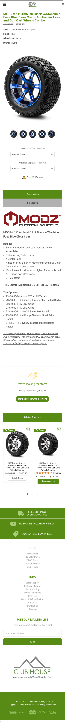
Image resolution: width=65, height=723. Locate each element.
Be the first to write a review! (32, 399)
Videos (34, 202)
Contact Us (32, 606)
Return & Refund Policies (32, 599)
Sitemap (33, 609)
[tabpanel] (17, 454)
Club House (32, 567)
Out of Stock (17, 478)
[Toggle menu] (4, 4)
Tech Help (32, 596)
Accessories (32, 553)
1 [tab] (27, 494)
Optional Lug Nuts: (32, 163)
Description (33, 194)
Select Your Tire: (32, 148)
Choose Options (48, 481)
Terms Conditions (32, 592)
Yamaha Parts (33, 563)
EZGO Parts (32, 560)
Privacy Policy (32, 589)
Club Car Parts (32, 557)
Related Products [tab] (32, 417)
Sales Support (32, 582)
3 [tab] (37, 494)
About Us (32, 602)
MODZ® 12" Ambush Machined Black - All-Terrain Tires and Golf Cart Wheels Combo (48, 466)
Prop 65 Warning (34, 177)
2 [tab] (32, 494)
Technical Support (32, 586)
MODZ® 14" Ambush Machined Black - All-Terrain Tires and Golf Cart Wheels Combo (17, 466)
